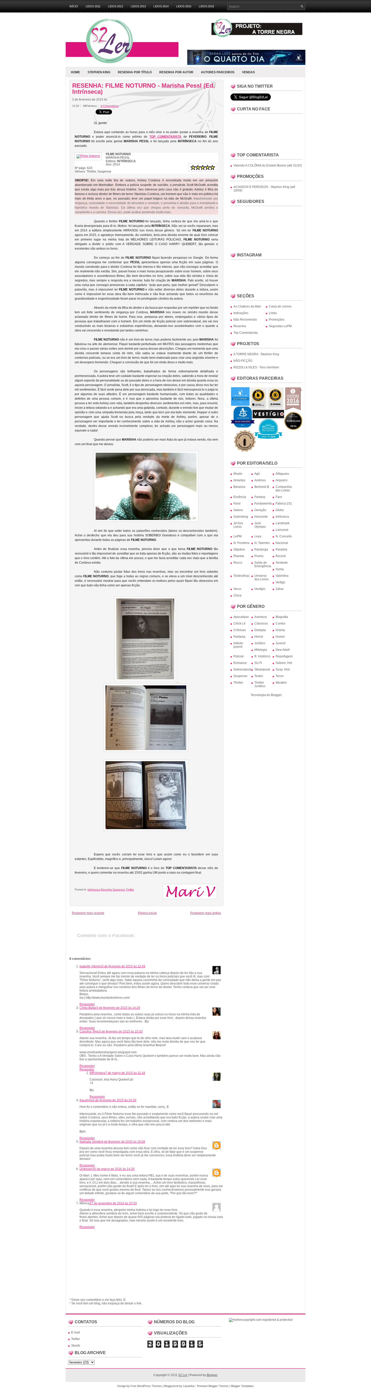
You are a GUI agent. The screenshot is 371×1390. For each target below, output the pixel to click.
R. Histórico (262, 656)
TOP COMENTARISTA (165, 136)
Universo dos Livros (261, 577)
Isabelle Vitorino (91, 966)
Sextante (282, 562)
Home (75, 72)
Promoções (276, 319)
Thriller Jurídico (259, 684)
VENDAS (248, 72)
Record (281, 556)
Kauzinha (86, 1100)
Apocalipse (241, 617)
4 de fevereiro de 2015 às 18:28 (123, 1141)
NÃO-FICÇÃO (242, 361)
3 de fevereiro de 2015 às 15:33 (121, 1031)
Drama (280, 630)
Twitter (75, 1339)
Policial (238, 656)
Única (237, 595)
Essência (239, 497)
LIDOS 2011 (93, 6)
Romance (240, 663)
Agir (257, 473)
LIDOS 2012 (115, 6)
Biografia (282, 617)
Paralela (281, 549)
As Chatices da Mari (247, 306)
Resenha (106, 889)
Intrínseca (94, 889)
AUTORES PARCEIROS (217, 72)
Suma (280, 569)
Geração (260, 510)
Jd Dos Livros (238, 525)
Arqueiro (281, 480)
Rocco (237, 562)
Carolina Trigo (89, 1031)
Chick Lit (239, 623)
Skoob (75, 1345)
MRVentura (97, 1073)
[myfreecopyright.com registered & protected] (261, 1320)
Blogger (276, 695)
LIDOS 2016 (206, 6)
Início (73, 6)
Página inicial (147, 913)
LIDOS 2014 (161, 6)
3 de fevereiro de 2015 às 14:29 (118, 1008)
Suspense (119, 889)
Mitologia (260, 650)
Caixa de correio (280, 306)
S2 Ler (182, 1375)
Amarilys (239, 480)
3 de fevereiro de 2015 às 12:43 (123, 966)
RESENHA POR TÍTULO (135, 72)
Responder (87, 1004)
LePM (237, 536)
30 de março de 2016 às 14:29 (114, 1169)
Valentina (282, 576)
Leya (257, 536)
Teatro (258, 676)
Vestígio (259, 589)
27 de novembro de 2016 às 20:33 (113, 1203)
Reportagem (284, 656)
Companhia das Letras (284, 488)
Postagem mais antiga (205, 913)
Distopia (260, 630)
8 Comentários (110, 105)
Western (281, 682)
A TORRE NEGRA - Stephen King (256, 354)
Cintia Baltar (88, 1008)
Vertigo (280, 582)
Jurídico (259, 643)
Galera (238, 510)
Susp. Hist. (283, 669)
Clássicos (261, 623)
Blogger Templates (242, 1385)
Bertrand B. (262, 487)
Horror (258, 636)
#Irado (237, 473)
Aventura (260, 617)
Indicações (240, 313)
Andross (260, 480)
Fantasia (239, 636)
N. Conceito (284, 536)
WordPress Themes (149, 1385)
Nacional (282, 543)
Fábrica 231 (284, 503)
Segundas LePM (280, 326)
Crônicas (239, 630)
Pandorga (261, 549)
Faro (279, 497)
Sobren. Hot (284, 663)
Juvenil (280, 643)
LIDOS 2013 (138, 6)
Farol (237, 503)
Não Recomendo (245, 319)
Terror (280, 676)
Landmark (282, 523)
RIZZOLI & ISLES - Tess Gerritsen (256, 367)
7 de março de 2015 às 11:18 (125, 1073)
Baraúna (239, 487)
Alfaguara (282, 473)
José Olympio (260, 525)
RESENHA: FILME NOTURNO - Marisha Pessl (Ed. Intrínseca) (143, 89)
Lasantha (188, 1385)
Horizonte (261, 516)
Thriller (130, 889)
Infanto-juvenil (238, 645)
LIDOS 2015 (183, 6)
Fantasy (259, 497)
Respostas (87, 1069)
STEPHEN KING (99, 72)
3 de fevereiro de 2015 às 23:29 (114, 1100)
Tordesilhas (241, 576)
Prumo (258, 556)
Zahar (280, 589)
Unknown (86, 1169)
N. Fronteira (241, 543)
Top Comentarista (245, 332)
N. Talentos (262, 543)
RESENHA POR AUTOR (176, 72)
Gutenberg (240, 516)
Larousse (282, 530)
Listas (273, 313)
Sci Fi (258, 663)
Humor (280, 636)
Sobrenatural (242, 669)
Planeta (238, 556)
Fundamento (263, 503)
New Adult (282, 650)
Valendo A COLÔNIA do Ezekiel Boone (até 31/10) (267, 165)
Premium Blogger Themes (213, 1385)
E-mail (75, 1332)
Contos (280, 623)
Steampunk (262, 669)
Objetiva (239, 549)
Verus (237, 589)
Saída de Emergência (262, 564)
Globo (280, 510)
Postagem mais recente (88, 913)
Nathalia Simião (90, 1141)
